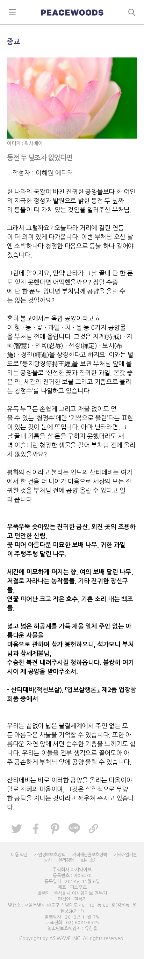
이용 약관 (19, 854)
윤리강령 (66, 860)
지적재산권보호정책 (89, 854)
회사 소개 (89, 860)
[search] (72, 12)
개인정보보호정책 (49, 854)
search (132, 12)
